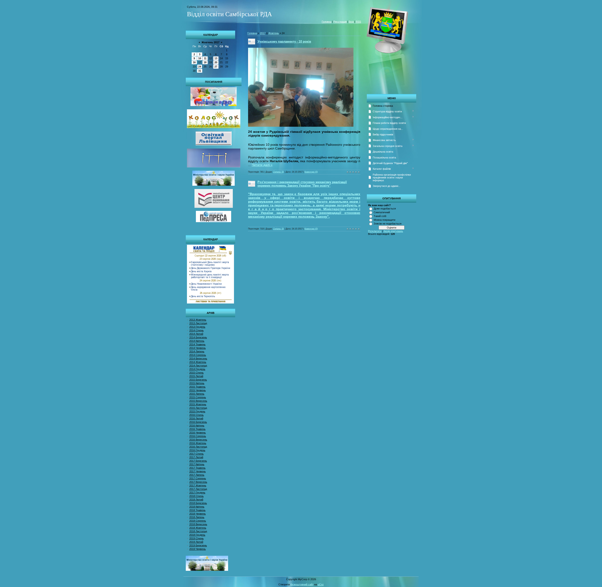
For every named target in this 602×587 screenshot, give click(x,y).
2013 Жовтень (197, 319)
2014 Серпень (197, 355)
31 (199, 70)
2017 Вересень (198, 482)
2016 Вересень (198, 439)
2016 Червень (197, 432)
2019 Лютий (196, 541)
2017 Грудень (197, 492)
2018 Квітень (196, 506)
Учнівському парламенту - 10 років (284, 41)
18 (205, 62)
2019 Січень (196, 538)
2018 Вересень (198, 524)
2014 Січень (196, 330)
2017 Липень (196, 474)
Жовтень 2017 (210, 42)
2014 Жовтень (197, 362)
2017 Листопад (198, 489)
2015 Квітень (196, 383)
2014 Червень (197, 348)
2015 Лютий (196, 376)
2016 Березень (198, 422)
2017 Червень (197, 471)
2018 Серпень (197, 520)
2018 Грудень (197, 534)
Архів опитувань (393, 231)
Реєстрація (340, 21)
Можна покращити (384, 219)
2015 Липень (196, 393)
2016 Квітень (196, 425)
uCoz (321, 584)
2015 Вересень (198, 400)
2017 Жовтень (197, 485)
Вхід (351, 21)
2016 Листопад (198, 446)
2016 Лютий (196, 418)
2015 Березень (198, 379)
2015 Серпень (197, 397)
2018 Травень (197, 510)
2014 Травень (197, 344)
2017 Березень (198, 460)
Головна (326, 21)
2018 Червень (197, 513)
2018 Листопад (198, 531)
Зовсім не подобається (387, 223)
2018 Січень (196, 496)
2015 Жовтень (197, 404)
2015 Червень (197, 390)
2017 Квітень (196, 464)
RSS (358, 21)
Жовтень (273, 33)
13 (215, 58)
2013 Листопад (198, 323)
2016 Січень (196, 415)
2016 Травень (197, 429)
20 (215, 62)
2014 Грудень (197, 369)
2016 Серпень (197, 436)
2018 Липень (196, 517)
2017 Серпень (197, 478)
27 (215, 66)
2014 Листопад (198, 365)
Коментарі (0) (311, 172)
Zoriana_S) (278, 172)
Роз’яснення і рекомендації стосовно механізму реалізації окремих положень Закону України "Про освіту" (302, 183)
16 (194, 62)
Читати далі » (262, 165)
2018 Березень (198, 503)
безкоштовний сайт (301, 584)
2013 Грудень (197, 326)
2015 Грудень (197, 411)
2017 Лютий (196, 457)
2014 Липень (196, 351)
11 (205, 58)
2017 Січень (196, 453)
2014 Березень (198, 337)
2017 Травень (197, 467)
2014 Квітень (196, 340)
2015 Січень (196, 372)
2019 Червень (197, 549)
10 (199, 58)
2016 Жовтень (197, 443)
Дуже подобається (385, 208)
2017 (262, 33)
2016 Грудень (197, 450)
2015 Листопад (198, 407)
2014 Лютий (196, 333)
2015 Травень (197, 386)
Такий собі (380, 216)
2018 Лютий (196, 499)
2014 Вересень (198, 358)
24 (199, 66)
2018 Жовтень (197, 527)
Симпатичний (382, 212)
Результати (374, 231)
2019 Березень (198, 545)
